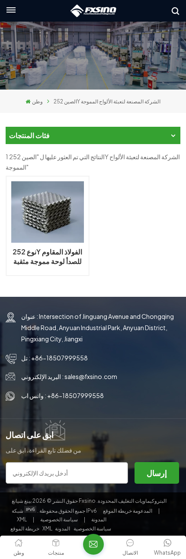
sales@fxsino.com (90, 376)
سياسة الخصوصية (59, 519)
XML (22, 519)
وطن (37, 101)
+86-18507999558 (59, 358)
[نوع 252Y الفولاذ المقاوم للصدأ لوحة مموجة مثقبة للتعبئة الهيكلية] (47, 212)
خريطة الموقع (128, 511)
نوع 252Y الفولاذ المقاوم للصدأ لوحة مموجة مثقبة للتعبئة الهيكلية (47, 256)
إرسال (157, 473)
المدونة (98, 519)
